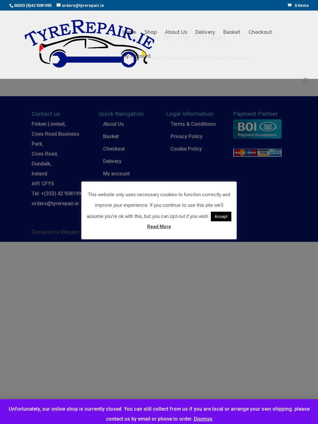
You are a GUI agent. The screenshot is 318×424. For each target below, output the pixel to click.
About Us (176, 32)
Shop (150, 32)
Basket (231, 32)
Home (129, 32)
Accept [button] (221, 216)
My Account (136, 56)
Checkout (260, 32)
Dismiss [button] (203, 419)
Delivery (205, 32)
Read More (159, 226)
